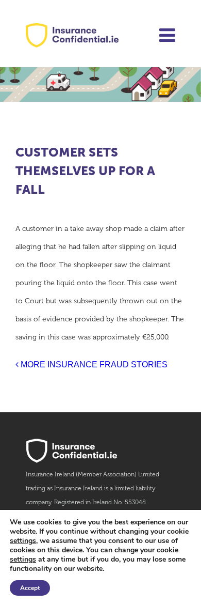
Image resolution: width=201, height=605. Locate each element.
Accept (30, 588)
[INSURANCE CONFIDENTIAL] (72, 37)
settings (23, 541)
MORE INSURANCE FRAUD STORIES (93, 364)
